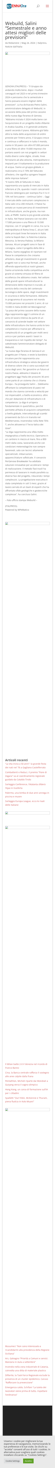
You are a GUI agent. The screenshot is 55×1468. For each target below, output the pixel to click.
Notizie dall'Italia (13, 46)
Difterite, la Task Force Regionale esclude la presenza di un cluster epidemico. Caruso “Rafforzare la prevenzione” (27, 1379)
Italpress (42, 42)
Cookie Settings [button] (13, 1461)
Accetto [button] (28, 1461)
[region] (27, 816)
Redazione (13, 42)
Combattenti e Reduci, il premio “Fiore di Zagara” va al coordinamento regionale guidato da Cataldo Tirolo (26, 776)
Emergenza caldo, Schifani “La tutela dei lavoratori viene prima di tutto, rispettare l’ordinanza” (26, 1391)
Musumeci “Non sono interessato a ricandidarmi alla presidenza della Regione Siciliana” (27, 1350)
